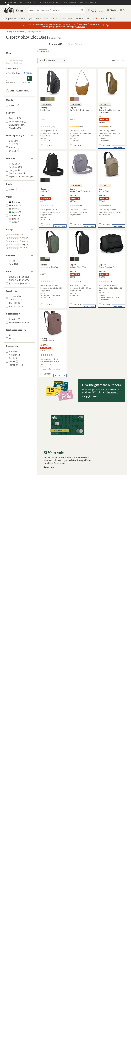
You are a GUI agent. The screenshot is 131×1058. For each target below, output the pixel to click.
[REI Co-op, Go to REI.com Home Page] (9, 10)
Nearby (28, 73)
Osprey (9, 31)
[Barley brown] (72, 99)
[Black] (42, 99)
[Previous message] (23, 25)
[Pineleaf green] (42, 259)
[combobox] (56, 10)
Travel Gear (19, 31)
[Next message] (103, 25)
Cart (124, 10)
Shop (19, 10)
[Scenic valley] (47, 180)
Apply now (49, 467)
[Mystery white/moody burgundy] (47, 259)
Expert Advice (74, 44)
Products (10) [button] (56, 44)
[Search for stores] (29, 78)
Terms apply (112, 392)
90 (124, 60)
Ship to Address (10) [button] (19, 90)
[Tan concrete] (47, 99)
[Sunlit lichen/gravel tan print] (52, 99)
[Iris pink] (76, 99)
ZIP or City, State (13, 73)
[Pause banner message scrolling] (107, 25)
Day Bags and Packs (35, 31)
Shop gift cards (90, 396)
